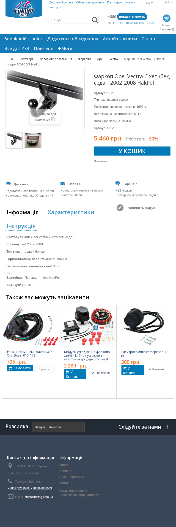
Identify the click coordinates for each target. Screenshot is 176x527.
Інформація (23, 212)
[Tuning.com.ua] (24, 9)
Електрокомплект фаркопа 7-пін (144, 353)
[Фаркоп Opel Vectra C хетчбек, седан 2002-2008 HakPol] (14, 140)
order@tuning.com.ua (39, 497)
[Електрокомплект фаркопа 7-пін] (145, 326)
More (66, 48)
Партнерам (114, 2)
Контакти (55, 7)
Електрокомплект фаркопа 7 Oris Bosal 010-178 (29, 353)
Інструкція (21, 226)
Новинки (65, 471)
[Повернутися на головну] (12, 59)
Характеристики (71, 212)
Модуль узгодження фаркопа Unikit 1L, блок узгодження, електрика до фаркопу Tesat (87, 355)
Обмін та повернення (90, 2)
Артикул (99, 93)
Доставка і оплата (61, 2)
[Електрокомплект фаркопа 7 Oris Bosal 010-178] (30, 326)
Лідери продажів (71, 476)
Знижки (64, 465)
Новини (130, 2)
